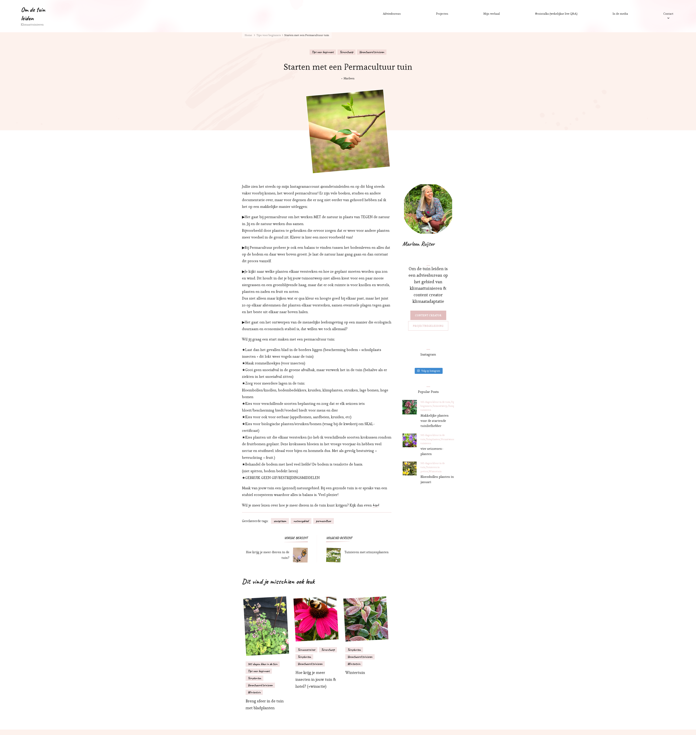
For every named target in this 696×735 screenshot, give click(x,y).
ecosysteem (280, 521)
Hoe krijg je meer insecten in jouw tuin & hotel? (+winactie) (315, 679)
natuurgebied (301, 521)
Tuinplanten (254, 678)
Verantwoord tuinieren (371, 52)
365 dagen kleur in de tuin (262, 664)
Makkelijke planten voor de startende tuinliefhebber (434, 420)
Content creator (428, 315)
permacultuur (323, 521)
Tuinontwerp (346, 52)
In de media (620, 14)
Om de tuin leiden (33, 13)
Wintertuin (254, 692)
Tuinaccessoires (306, 650)
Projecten (442, 14)
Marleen (349, 78)
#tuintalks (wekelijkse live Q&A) (556, 14)
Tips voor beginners (323, 52)
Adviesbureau (392, 14)
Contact (668, 14)
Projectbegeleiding (428, 325)
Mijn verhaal (491, 14)
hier (375, 505)
